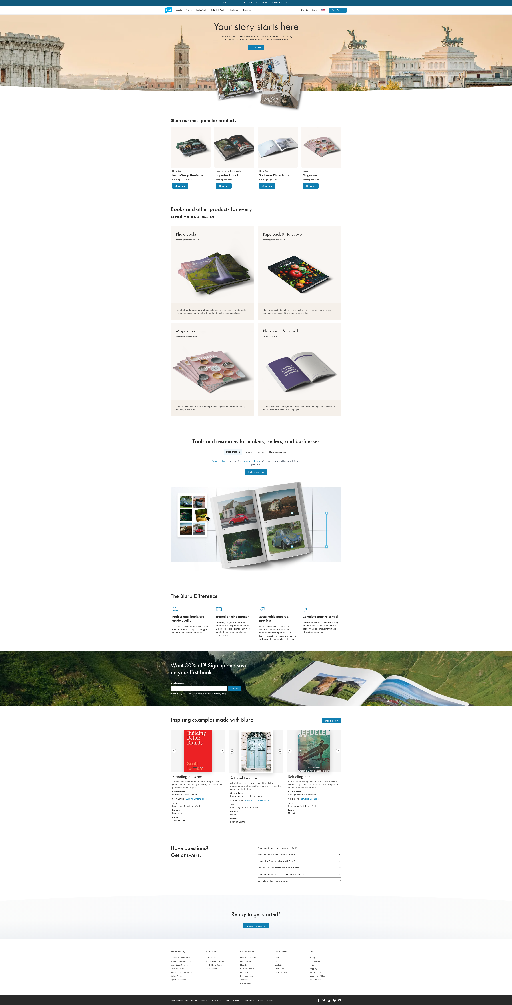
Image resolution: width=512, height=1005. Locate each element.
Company (204, 1000)
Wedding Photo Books (214, 961)
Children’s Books (247, 968)
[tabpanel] (256, 515)
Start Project (337, 10)
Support (260, 1000)
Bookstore (234, 10)
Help (312, 951)
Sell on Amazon (177, 976)
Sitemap (270, 1000)
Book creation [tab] (233, 451)
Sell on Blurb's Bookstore (181, 972)
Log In (314, 10)
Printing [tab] (248, 451)
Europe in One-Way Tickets (257, 800)
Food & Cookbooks (248, 957)
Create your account (256, 925)
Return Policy (315, 972)
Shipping (313, 968)
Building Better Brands (196, 798)
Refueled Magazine (310, 798)
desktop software (252, 461)
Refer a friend (315, 979)
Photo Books (211, 951)
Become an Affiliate (318, 976)
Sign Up (304, 10)
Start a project (331, 720)
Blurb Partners (281, 972)
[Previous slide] (174, 751)
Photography (245, 961)
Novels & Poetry (247, 983)
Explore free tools (256, 471)
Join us (234, 688)
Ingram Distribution (178, 979)
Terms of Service (204, 693)
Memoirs (243, 965)
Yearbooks (244, 979)
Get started (256, 47)
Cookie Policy (250, 1000)
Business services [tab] (277, 451)
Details (286, 3)
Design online (219, 461)
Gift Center (279, 968)
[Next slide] (222, 751)
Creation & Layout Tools (180, 957)
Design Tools (201, 10)
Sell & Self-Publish (218, 10)
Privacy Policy (220, 693)
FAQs (312, 965)
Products (178, 10)
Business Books (247, 976)
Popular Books (247, 951)
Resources (247, 10)
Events (278, 961)
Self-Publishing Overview (181, 961)
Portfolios (244, 972)
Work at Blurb (216, 1000)
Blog (277, 957)
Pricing (189, 10)
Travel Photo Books (213, 968)
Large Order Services (179, 965)
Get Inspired (281, 951)
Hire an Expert (316, 961)
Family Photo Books (213, 965)
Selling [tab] (261, 451)
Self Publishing (178, 951)
